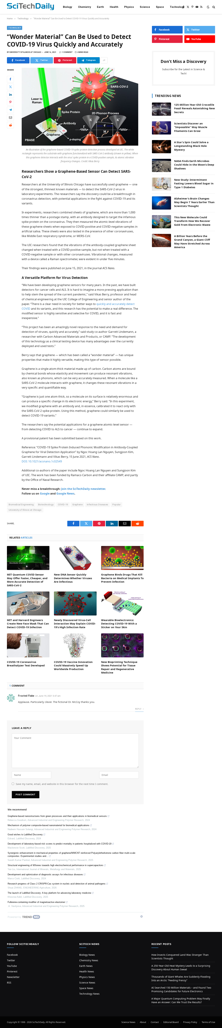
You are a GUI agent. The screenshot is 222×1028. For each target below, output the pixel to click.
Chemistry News (88, 960)
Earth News (86, 966)
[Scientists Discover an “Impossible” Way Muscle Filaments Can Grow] (161, 127)
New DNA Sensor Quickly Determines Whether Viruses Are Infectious (73, 578)
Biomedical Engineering (21, 504)
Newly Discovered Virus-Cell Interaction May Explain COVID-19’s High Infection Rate (75, 623)
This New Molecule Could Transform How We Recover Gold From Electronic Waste (192, 220)
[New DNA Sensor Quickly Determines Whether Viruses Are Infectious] (75, 558)
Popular (116, 504)
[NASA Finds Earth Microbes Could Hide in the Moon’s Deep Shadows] (161, 165)
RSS (9, 982)
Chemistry (84, 7)
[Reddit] (10, 125)
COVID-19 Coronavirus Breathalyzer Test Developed (26, 663)
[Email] (10, 117)
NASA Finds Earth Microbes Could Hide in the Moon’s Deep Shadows (194, 164)
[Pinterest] (10, 102)
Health (114, 7)
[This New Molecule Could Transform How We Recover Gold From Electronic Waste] (161, 221)
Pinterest (12, 971)
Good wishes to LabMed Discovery (25, 834)
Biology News (87, 954)
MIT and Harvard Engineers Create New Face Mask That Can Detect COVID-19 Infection (28, 623)
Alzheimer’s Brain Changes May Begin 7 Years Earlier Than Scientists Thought (194, 202)
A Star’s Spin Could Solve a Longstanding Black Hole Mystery (191, 145)
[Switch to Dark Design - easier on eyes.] (208, 7)
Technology (177, 7)
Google (45, 493)
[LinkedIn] (10, 94)
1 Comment (67, 52)
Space (160, 7)
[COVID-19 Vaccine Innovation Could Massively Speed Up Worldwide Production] (75, 645)
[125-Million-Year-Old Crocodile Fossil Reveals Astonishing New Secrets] (161, 109)
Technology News (89, 993)
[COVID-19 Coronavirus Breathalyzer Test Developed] (28, 645)
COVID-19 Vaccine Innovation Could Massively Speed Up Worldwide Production (73, 665)
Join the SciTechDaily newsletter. (83, 489)
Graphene (77, 504)
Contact (155, 1022)
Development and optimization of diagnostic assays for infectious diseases (45, 874)
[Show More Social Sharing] (104, 60)
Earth (100, 7)
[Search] (213, 7)
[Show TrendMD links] (141, 916)
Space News (86, 988)
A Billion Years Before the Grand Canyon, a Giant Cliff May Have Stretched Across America (192, 241)
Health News (86, 971)
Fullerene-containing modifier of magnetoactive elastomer (36, 902)
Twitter (11, 960)
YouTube (12, 966)
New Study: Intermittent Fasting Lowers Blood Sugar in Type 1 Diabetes (194, 183)
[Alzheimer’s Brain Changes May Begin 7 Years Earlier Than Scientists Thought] (161, 203)
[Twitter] (10, 87)
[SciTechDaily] (30, 7)
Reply (138, 708)
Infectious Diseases (97, 504)
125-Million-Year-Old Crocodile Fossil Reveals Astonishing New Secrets (194, 108)
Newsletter (13, 977)
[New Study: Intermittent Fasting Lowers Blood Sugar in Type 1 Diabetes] (161, 184)
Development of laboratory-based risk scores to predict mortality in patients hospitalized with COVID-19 (59, 843)
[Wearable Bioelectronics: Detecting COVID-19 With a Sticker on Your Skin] (122, 603)
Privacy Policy (190, 1022)
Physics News (87, 977)
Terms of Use (208, 1022)
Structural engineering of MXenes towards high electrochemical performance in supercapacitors (55, 865)
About (143, 1022)
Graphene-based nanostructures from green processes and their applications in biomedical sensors (57, 816)
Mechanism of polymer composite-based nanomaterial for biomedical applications (48, 825)
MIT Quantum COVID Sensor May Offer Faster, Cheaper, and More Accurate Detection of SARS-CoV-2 (27, 580)
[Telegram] (10, 110)
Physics (129, 7)
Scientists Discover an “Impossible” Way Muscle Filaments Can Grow (190, 127)
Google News (65, 493)
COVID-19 (63, 504)
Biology (67, 7)
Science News (87, 982)
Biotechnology (46, 504)
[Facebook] (10, 79)
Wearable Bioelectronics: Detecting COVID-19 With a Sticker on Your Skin (119, 623)
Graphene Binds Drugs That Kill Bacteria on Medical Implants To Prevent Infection (122, 578)
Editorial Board (171, 1022)
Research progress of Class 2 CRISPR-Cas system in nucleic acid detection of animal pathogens (56, 883)
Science (145, 7)
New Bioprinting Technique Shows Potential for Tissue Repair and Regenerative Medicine (119, 667)
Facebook (12, 954)
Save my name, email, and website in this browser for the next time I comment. (62, 784)
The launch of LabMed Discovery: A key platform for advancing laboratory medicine (49, 893)
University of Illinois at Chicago (25, 510)
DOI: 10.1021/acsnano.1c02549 (42, 461)
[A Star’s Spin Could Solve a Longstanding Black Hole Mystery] (161, 146)
